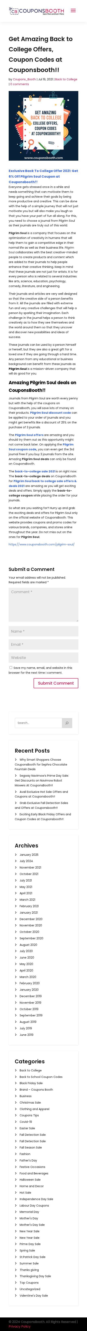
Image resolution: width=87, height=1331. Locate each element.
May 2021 (26, 887)
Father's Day (28, 1160)
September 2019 (31, 1015)
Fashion (25, 1154)
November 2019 (30, 1003)
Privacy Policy (20, 1326)
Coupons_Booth (24, 79)
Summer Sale (29, 1263)
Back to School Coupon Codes (41, 1077)
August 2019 (28, 1022)
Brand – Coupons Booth (36, 1090)
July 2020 (26, 951)
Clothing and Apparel (34, 1109)
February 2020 (30, 983)
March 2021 (27, 900)
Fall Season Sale (31, 1147)
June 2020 (27, 958)
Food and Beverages (34, 1173)
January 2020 (29, 990)
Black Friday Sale (31, 1083)
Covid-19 (26, 1122)
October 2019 (29, 1009)
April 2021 (26, 893)
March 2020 (28, 977)
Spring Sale (27, 1250)
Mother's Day (29, 1218)
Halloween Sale (30, 1180)
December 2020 (31, 919)
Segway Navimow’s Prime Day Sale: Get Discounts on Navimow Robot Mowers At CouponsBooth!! (42, 780)
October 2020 (29, 932)
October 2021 (29, 874)
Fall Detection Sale (33, 1135)
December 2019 (31, 996)
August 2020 (28, 945)
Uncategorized (30, 1289)
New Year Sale (29, 1231)
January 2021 (29, 913)
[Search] (67, 723)
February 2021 (29, 906)
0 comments (19, 84)
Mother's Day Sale (32, 1225)
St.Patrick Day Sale (33, 1257)
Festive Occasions (32, 1167)
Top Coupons (29, 1283)
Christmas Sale (30, 1103)
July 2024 (26, 861)
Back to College (66, 79)
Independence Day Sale (36, 1199)
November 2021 (30, 867)
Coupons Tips (29, 1115)
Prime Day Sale (30, 1244)
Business (26, 1096)
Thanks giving (29, 1270)
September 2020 (31, 938)
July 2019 (26, 1028)
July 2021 (26, 880)
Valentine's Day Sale (34, 1296)
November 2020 (31, 925)
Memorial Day (29, 1212)
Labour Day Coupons (34, 1206)
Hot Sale (25, 1193)
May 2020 (26, 964)
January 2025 (29, 855)
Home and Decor (32, 1186)
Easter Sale (27, 1128)
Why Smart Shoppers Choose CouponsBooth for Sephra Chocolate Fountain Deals (41, 764)
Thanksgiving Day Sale (35, 1276)
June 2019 (26, 1035)
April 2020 (26, 970)
